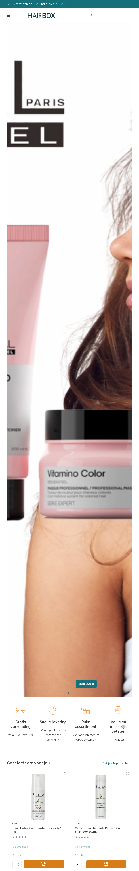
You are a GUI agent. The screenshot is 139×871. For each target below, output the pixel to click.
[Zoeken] (91, 15)
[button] (68, 693)
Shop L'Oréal (86, 683)
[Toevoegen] (44, 864)
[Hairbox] (41, 15)
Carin (15, 823)
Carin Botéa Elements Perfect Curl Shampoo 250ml (98, 830)
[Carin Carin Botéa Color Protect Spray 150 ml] (38, 797)
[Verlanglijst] (65, 774)
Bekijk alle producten (116, 763)
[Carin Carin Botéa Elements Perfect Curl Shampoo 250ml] (101, 797)
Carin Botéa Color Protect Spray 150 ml (36, 830)
